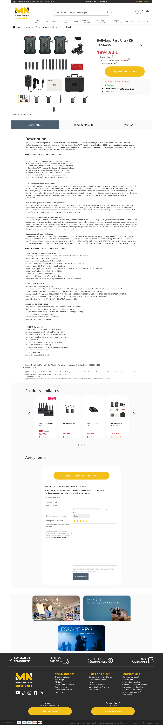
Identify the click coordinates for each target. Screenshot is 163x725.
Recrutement (127, 679)
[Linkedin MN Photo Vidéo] (41, 693)
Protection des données (132, 687)
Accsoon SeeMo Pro (93, 424)
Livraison (92, 682)
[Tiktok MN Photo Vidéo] (23, 693)
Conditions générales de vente (135, 684)
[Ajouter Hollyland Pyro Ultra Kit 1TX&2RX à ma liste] (141, 45)
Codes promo (61, 687)
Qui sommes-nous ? (130, 677)
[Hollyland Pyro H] (70, 409)
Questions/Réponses (97, 679)
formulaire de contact (60, 537)
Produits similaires (83, 125)
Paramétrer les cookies (132, 689)
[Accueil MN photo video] (23, 13)
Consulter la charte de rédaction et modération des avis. (65, 486)
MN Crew (59, 692)
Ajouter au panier (124, 71)
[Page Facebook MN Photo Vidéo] (35, 693)
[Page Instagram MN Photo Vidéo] (29, 693)
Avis (130, 125)
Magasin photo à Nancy (99, 687)
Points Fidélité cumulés (108, 63)
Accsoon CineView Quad (46, 424)
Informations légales (131, 682)
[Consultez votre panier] (147, 12)
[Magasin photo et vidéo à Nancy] (56, 608)
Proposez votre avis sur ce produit (81, 476)
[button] (78, 445)
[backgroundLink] (5, 362)
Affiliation (59, 682)
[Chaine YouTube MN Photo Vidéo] (18, 693)
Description (35, 124)
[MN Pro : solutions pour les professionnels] (81, 638)
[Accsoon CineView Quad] (46, 409)
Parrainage (59, 679)
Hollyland (67, 27)
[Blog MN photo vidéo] (107, 608)
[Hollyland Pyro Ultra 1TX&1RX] (118, 409)
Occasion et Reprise (63, 689)
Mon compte (94, 689)
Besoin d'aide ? (142, 1)
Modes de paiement (97, 684)
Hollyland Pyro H (69, 423)
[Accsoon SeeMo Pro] (94, 409)
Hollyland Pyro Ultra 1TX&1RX (116, 424)
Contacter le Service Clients (100, 677)
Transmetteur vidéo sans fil (51, 27)
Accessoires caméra (31, 27)
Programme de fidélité (64, 684)
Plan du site (127, 694)
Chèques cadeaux (62, 677)
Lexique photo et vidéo (132, 692)
